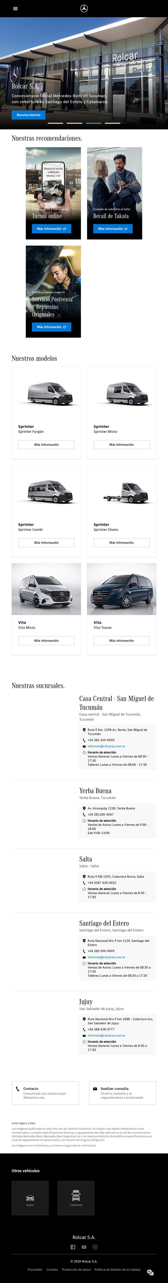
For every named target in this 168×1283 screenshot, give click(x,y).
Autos (30, 1204)
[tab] (55, 123)
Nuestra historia (28, 115)
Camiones (76, 1204)
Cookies (52, 1269)
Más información (49, 228)
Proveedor (35, 1269)
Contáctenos (150, 1272)
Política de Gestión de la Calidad (117, 1269)
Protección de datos (76, 1269)
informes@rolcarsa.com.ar (106, 746)
